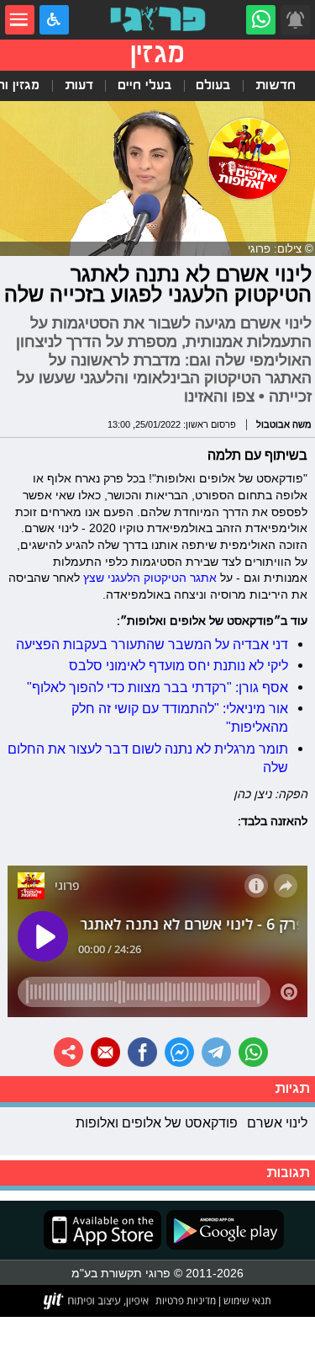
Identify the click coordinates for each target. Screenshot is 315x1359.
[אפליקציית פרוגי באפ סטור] (102, 1230)
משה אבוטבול (284, 424)
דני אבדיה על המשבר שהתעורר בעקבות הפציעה (152, 644)
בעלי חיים (144, 85)
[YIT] (97, 1300)
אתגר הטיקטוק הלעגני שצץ (148, 577)
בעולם (213, 85)
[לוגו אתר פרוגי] (157, 20)
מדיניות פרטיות (185, 1300)
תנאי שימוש (246, 1300)
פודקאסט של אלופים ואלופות (157, 1122)
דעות (79, 85)
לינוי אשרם (277, 1122)
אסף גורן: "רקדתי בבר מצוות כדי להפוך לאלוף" (157, 687)
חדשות (275, 85)
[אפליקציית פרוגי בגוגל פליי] (222, 1230)
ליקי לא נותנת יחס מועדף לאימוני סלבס (178, 665)
